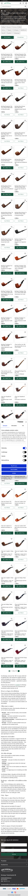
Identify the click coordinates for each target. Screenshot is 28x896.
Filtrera (8, 37)
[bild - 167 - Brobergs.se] (12, 892)
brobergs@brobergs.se (6, 878)
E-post (2, 842)
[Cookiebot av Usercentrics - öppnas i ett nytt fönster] (17, 422)
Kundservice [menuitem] (4, 864)
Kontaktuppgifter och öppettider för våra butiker (12, 884)
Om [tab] (23, 425)
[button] (2, 3)
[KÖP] (7, 61)
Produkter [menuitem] (3, 861)
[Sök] (25, 6)
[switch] (25, 452)
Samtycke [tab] (5, 425)
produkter (17, 684)
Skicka (14, 854)
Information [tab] (14, 425)
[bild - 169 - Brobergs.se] (15, 892)
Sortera (21, 37)
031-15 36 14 (4, 879)
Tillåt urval (14, 469)
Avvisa (14, 473)
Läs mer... (18, 21)
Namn (2, 848)
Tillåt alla (14, 465)
